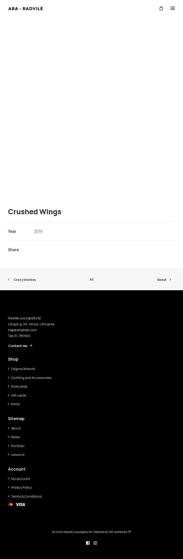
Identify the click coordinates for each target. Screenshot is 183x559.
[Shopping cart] (159, 8)
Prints (15, 404)
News (15, 437)
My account (20, 478)
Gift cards (18, 395)
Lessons (18, 454)
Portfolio (18, 445)
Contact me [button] (17, 345)
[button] (172, 8)
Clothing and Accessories (31, 377)
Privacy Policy (21, 487)
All (91, 279)
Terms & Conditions (26, 496)
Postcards (19, 386)
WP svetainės (118, 532)
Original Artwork (23, 368)
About (16, 428)
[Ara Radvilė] (25, 8)
